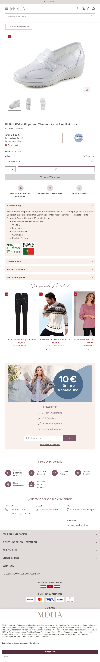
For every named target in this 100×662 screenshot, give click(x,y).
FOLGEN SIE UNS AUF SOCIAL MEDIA (21, 573)
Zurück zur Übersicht (20, 26)
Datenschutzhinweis (50, 444)
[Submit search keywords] (91, 17)
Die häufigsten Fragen (82, 509)
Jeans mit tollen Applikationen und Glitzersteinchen (21, 339)
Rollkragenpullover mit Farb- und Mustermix (56, 339)
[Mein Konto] (78, 8)
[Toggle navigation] (6, 8)
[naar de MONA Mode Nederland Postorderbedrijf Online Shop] (57, 586)
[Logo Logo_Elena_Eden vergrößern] (13, 248)
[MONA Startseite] (18, 9)
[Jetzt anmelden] (69, 438)
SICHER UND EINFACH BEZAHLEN (20, 542)
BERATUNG (8, 565)
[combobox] (50, 17)
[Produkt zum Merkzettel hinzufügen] (56, 169)
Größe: (8, 156)
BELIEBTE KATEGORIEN (15, 534)
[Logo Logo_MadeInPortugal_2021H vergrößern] (28, 248)
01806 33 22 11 (18, 509)
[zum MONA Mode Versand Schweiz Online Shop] (50, 586)
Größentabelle (89, 156)
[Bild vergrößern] (87, 89)
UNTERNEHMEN (11, 558)
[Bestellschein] (88, 8)
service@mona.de (49, 509)
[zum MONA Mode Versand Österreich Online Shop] (43, 586)
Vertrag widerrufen (77, 525)
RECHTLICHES (10, 550)
